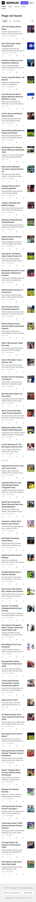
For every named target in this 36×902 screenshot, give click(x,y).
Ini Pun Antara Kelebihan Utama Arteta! (12, 115)
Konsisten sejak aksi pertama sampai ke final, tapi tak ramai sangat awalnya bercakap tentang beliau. (13, 670)
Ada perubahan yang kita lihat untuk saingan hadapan (12, 192)
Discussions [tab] (17, 21)
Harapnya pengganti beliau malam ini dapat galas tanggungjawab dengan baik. (12, 83)
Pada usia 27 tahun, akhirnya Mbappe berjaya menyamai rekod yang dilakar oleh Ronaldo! (13, 795)
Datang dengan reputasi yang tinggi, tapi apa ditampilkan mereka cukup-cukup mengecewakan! (12, 851)
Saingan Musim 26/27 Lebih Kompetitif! (11, 187)
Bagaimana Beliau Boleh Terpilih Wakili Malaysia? (12, 429)
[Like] (3, 38)
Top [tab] (10, 21)
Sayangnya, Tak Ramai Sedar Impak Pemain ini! (12, 255)
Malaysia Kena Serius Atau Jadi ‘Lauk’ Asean (13, 467)
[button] (3, 6)
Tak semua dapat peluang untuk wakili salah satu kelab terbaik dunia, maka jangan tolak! (13, 209)
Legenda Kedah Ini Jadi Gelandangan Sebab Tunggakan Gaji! (11, 485)
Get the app (28, 893)
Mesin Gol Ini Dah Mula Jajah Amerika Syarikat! (12, 412)
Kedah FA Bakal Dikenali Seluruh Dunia (12, 238)
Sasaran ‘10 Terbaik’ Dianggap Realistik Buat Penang (12, 608)
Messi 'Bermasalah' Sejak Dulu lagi (12, 344)
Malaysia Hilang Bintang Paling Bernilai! (12, 221)
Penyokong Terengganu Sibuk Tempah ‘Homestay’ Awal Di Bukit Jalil (13, 627)
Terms (19, 888)
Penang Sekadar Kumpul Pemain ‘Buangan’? (12, 807)
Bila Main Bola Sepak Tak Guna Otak (12, 395)
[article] (18, 32)
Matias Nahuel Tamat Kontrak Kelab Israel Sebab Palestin (13, 326)
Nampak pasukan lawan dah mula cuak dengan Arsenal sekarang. (11, 120)
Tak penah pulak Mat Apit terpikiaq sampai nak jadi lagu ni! (13, 50)
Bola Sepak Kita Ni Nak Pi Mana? (12, 735)
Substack (8, 898)
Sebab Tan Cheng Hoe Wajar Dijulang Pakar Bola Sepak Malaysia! (12, 504)
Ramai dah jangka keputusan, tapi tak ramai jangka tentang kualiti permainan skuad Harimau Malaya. (13, 136)
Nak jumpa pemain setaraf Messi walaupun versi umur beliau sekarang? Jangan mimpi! (13, 832)
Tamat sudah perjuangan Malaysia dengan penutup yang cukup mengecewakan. (12, 66)
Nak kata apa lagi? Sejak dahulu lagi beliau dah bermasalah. (12, 349)
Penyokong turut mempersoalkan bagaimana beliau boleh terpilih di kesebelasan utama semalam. (13, 434)
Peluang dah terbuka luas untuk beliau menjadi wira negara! (13, 595)
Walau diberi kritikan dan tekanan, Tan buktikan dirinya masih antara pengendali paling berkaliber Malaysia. (12, 510)
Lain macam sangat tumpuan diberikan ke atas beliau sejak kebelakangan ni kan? (12, 383)
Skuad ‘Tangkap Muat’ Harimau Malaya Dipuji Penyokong (11, 772)
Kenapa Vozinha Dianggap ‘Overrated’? (13, 378)
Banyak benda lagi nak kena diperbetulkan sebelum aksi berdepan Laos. (11, 544)
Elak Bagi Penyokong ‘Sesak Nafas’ (10, 539)
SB (7, 106)
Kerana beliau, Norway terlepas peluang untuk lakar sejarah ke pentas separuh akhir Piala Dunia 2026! (13, 759)
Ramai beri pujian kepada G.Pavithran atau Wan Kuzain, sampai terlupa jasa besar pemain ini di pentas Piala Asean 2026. (13, 260)
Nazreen (9, 598)
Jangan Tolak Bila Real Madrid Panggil (11, 204)
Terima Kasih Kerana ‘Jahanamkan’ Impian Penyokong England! (10, 683)
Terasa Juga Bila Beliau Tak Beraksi (13, 78)
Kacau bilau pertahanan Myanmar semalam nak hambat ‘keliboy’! (13, 561)
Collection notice (27, 888)
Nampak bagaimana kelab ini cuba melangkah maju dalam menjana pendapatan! (12, 243)
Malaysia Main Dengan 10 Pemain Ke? (12, 291)
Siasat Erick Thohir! (10, 700)
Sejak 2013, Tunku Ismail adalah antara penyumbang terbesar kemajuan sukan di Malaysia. (13, 156)
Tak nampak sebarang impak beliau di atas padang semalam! (12, 296)
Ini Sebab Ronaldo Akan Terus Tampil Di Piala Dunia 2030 (13, 716)
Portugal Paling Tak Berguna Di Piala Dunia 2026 (11, 844)
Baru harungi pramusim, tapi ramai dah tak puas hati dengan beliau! (12, 366)
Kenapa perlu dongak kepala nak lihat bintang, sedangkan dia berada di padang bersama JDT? (13, 279)
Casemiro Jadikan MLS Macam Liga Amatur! (11, 522)
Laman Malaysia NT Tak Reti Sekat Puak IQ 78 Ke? (12, 445)
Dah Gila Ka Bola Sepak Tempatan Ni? (11, 45)
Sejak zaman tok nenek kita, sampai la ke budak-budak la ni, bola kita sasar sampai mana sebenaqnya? (12, 740)
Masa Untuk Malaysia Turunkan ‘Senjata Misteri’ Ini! (13, 169)
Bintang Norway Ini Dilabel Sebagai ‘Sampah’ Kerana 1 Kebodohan (13, 753)
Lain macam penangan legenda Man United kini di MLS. (12, 527)
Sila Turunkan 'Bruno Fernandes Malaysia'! (11, 308)
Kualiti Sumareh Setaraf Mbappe (12, 556)
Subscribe (24, 3)
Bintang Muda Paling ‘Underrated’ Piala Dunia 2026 (12, 663)
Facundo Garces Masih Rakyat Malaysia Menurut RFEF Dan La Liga (12, 96)
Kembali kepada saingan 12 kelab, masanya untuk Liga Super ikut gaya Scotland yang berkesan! (13, 650)
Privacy (13, 888)
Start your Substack (13, 893)
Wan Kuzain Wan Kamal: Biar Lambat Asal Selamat (12, 590)
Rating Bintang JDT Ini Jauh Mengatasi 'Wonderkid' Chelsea (13, 273)
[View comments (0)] (9, 38)
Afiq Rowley (13, 36)
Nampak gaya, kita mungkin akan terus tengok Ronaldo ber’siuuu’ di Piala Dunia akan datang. (13, 723)
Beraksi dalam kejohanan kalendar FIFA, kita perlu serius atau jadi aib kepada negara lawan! (12, 472)
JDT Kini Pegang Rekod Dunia (11, 28)
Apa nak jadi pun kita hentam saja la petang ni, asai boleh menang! (12, 578)
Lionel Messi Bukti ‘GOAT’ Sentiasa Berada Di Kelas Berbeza (12, 825)
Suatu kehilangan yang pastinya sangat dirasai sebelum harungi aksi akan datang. (13, 226)
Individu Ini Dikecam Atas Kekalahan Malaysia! (12, 61)
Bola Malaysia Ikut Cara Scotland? (11, 645)
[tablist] (12, 21)
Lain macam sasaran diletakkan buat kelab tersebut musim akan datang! (13, 614)
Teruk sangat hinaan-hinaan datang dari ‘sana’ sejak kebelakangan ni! (11, 450)
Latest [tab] (5, 21)
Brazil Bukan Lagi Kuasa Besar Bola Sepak (12, 863)
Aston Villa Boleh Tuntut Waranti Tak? (12, 361)
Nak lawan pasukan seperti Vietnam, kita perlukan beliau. (12, 175)
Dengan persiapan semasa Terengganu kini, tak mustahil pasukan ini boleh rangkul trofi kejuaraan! (12, 634)
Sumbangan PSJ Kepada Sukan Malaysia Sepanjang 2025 (13, 149)
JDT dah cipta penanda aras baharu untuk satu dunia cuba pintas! (12, 33)
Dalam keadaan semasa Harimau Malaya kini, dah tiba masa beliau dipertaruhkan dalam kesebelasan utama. (13, 313)
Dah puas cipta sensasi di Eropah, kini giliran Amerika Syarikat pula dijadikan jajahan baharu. (13, 417)
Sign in (32, 3)
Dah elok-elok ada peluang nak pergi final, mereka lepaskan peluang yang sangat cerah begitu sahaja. (12, 689)
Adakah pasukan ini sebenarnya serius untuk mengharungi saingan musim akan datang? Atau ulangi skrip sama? (13, 812)
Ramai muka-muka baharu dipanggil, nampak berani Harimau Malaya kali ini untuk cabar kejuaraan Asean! (12, 778)
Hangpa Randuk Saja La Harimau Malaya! (11, 573)
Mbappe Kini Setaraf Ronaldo (10, 790)
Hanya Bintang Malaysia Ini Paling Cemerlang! (13, 131)
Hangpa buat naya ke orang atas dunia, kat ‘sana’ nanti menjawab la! (13, 491)
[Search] (32, 21)
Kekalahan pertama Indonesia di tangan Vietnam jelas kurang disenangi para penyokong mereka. (13, 400)
